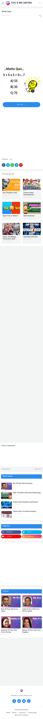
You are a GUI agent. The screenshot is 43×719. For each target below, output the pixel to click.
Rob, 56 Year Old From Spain (22, 483)
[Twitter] (8, 165)
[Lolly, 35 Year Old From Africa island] (32, 601)
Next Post (38, 469)
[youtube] (24, 701)
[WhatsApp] (12, 165)
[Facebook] (4, 165)
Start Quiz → (21, 104)
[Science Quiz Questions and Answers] (6, 504)
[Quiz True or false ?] (11, 208)
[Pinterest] (21, 165)
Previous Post (6, 469)
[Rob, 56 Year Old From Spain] (6, 486)
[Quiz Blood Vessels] (32, 229)
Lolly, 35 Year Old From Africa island (30, 610)
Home (8, 713)
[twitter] (19, 701)
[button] (3, 3)
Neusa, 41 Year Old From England (31, 631)
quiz (10, 159)
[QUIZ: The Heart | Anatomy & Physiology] (6, 495)
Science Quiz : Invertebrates (28, 194)
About (14, 713)
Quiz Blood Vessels (30, 237)
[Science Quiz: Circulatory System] (6, 514)
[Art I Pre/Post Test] (11, 185)
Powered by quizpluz (21, 710)
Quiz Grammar (29, 216)
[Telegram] (16, 165)
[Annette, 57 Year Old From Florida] (11, 622)
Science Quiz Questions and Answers (25, 502)
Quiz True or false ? (10, 216)
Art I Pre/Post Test (10, 193)
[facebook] (14, 701)
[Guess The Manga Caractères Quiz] (11, 229)
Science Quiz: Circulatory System (24, 511)
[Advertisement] (21, 40)
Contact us (22, 713)
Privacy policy (32, 713)
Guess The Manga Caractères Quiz (9, 238)
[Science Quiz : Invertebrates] (32, 185)
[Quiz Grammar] (32, 208)
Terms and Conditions (21, 715)
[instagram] (29, 701)
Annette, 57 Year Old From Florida (9, 631)
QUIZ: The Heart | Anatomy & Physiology (27, 493)
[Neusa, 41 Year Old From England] (32, 622)
